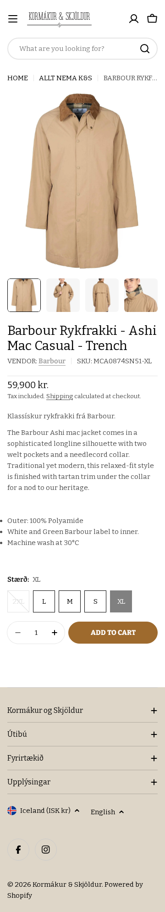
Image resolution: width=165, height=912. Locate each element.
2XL (20, 604)
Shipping (59, 396)
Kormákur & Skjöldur (67, 884)
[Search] (144, 48)
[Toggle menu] (12, 18)
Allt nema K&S (65, 78)
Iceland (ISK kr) (45, 810)
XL (121, 601)
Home (17, 78)
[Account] (133, 18)
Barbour (52, 361)
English (103, 812)
